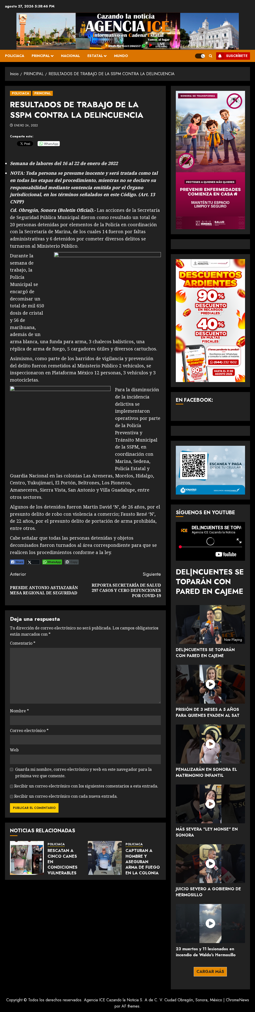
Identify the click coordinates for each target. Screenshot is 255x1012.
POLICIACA (14, 55)
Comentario (22, 643)
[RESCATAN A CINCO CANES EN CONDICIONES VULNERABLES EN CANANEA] (27, 858)
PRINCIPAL (41, 55)
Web (14, 750)
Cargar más (210, 971)
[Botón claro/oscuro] (200, 56)
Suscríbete (237, 55)
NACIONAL (70, 55)
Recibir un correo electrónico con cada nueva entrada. (66, 796)
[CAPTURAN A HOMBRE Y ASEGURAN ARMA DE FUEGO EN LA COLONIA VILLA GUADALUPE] (105, 858)
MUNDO (121, 55)
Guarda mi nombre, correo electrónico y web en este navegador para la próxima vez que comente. (83, 773)
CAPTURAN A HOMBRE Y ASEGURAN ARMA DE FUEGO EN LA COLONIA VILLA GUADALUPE (143, 867)
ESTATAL (95, 55)
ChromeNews (237, 1000)
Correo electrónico (29, 730)
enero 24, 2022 (26, 126)
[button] (210, 56)
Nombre (19, 711)
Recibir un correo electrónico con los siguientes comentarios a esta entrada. (86, 786)
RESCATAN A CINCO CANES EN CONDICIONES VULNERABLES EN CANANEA (62, 864)
